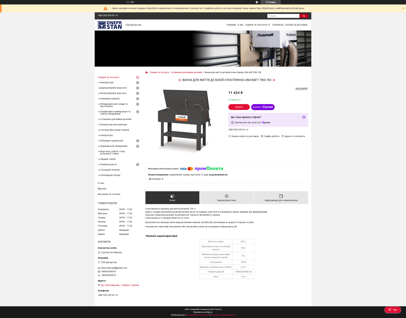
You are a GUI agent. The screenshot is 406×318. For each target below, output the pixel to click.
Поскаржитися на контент (198, 315)
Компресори (106, 82)
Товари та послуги (256, 25)
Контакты (278, 25)
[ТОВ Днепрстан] (110, 25)
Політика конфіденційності (223, 315)
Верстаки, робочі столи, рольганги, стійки (112, 152)
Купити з (257, 107)
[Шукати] (303, 16)
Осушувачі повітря (110, 169)
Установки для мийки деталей (186, 72)
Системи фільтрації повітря (114, 130)
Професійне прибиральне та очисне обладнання (115, 112)
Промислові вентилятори (113, 124)
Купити (239, 107)
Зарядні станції (108, 159)
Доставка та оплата (109, 194)
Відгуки (102, 188)
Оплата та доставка (296, 25)
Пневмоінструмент (110, 98)
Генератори (106, 135)
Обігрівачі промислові (111, 140)
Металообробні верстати (113, 93)
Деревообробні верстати (113, 88)
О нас (240, 25)
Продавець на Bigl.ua (203, 312)
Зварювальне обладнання (113, 146)
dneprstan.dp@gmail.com (114, 268)
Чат (395, 310)
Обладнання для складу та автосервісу (114, 105)
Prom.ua (218, 309)
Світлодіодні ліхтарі (110, 175)
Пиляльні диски (108, 164)
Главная (231, 25)
